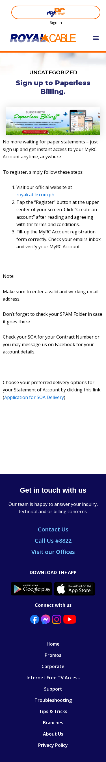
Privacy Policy (53, 745)
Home (53, 644)
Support (53, 689)
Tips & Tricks (53, 711)
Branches (53, 723)
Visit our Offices (53, 552)
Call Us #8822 (53, 540)
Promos (53, 655)
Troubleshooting (53, 700)
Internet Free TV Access (53, 678)
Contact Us (53, 529)
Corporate (53, 666)
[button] (95, 37)
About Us (53, 734)
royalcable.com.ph (35, 194)
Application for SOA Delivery (34, 397)
